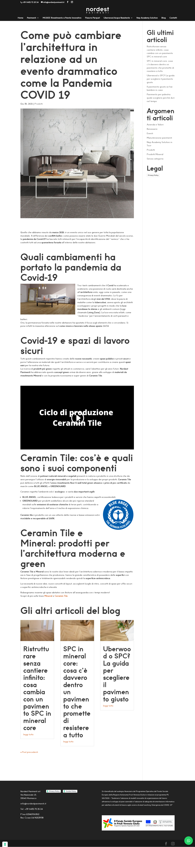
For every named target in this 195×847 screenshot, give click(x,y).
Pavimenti (31, 18)
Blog (163, 18)
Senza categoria (155, 158)
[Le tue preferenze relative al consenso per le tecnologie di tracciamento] (5, 844)
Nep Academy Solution (147, 18)
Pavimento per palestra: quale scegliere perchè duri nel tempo (161, 98)
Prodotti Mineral (155, 154)
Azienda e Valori (155, 124)
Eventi (150, 133)
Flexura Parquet (92, 18)
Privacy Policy (153, 175)
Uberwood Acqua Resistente (117, 18)
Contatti (173, 18)
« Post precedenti (29, 752)
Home (20, 18)
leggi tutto (28, 734)
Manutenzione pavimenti (159, 137)
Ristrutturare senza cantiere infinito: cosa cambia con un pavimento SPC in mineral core (37, 688)
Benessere (152, 128)
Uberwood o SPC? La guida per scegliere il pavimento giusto (117, 673)
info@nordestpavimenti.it (33, 803)
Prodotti (39, 103)
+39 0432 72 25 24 (33, 808)
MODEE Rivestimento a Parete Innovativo (62, 18)
